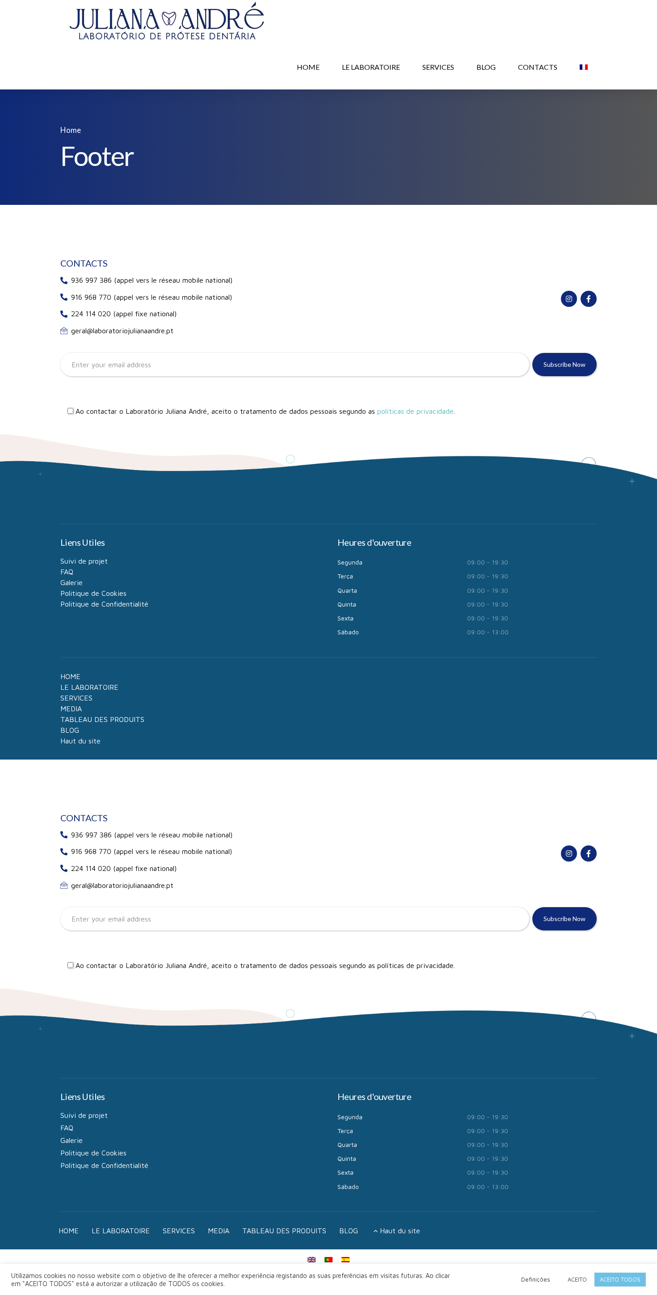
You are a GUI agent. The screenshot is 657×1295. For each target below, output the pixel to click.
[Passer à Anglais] (311, 1259)
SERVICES (438, 67)
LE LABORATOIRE (371, 67)
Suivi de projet (84, 561)
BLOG (486, 67)
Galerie (71, 582)
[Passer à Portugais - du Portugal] (328, 1259)
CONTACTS (537, 67)
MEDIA (71, 709)
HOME (308, 67)
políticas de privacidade (415, 411)
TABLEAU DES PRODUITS (102, 719)
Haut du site (80, 741)
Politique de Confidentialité (104, 604)
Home (70, 130)
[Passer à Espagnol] (345, 1259)
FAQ (66, 572)
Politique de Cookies (93, 593)
